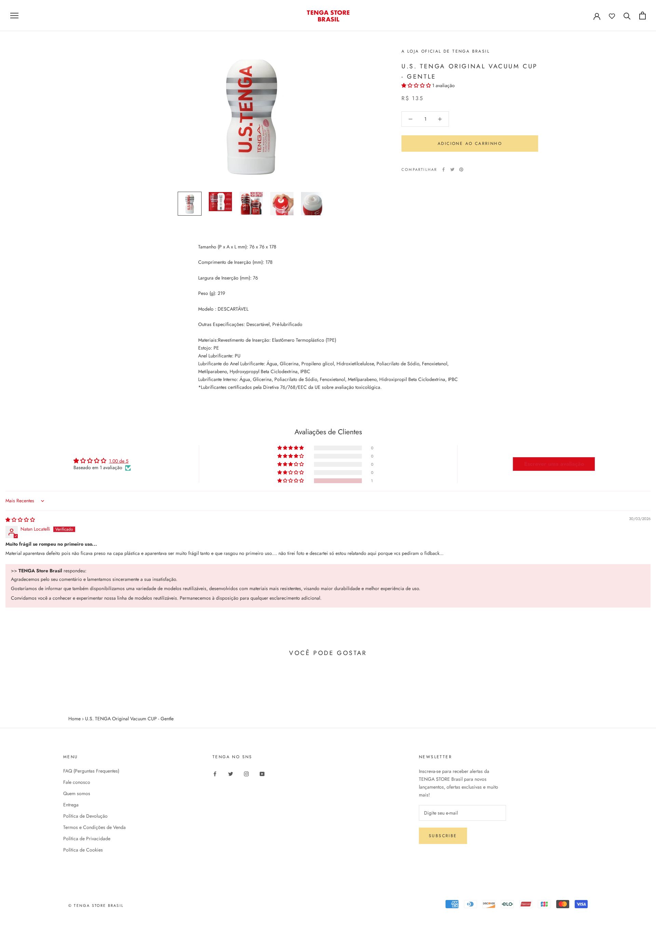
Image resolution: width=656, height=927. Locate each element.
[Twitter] (452, 169)
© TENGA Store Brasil (96, 905)
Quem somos (76, 793)
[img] (20, 519)
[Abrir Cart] (642, 15)
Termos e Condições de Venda (94, 827)
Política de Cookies (83, 849)
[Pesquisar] (627, 15)
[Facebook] (443, 169)
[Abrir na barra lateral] (14, 15)
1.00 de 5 (118, 461)
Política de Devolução (85, 816)
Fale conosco (76, 782)
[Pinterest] (461, 169)
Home (74, 718)
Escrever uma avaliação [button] (554, 464)
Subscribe (443, 836)
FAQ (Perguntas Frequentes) (91, 770)
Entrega (71, 804)
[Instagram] (246, 773)
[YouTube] (262, 773)
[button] (416, 85)
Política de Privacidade (86, 838)
